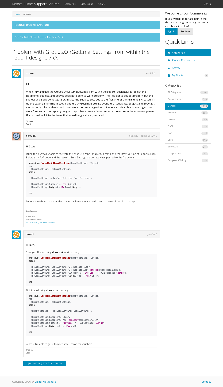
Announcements (187, 99)
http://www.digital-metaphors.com (41, 222)
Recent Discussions (183, 60)
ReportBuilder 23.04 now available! (32, 24)
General (187, 105)
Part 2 (60, 37)
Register (42, 363)
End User (187, 112)
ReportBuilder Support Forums (35, 4)
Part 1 (50, 37)
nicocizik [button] (31, 135)
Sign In (207, 3)
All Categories (187, 92)
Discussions (87, 3)
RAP (187, 133)
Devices (187, 119)
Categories (69, 3)
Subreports (187, 146)
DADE (187, 126)
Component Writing (187, 160)
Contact (206, 381)
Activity (101, 3)
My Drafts (189, 75)
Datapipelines (187, 153)
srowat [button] (30, 73)
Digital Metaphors (45, 381)
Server (187, 140)
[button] (17, 73)
